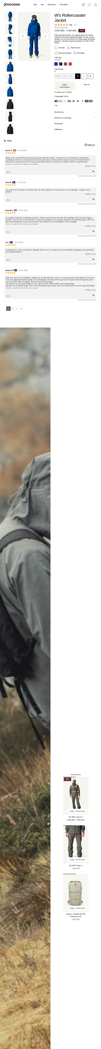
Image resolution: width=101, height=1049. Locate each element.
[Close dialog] (98, 493)
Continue (75, 545)
